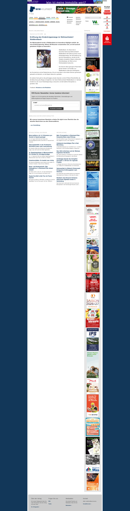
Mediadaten (78, 19)
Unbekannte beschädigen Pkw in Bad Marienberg (68, 144)
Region (31, 17)
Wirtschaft (42, 17)
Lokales (31, 21)
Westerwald (33, 24)
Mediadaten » (69, 505)
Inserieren (78, 17)
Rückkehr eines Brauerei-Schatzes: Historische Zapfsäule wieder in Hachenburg (67, 179)
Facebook (71, 17)
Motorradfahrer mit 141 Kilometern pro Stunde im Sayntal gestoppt (40, 136)
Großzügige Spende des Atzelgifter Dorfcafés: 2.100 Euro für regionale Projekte (67, 160)
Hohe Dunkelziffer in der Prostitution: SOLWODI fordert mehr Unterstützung (40, 145)
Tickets (87, 21)
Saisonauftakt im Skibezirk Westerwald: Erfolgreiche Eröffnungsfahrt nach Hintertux (68, 170)
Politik (36, 17)
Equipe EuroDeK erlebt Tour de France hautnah (40, 177)
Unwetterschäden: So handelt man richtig (41, 160)
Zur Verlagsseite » (35, 507)
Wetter (57, 21)
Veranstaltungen (40, 21)
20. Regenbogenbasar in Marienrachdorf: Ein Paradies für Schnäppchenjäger (41, 153)
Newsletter (69, 23)
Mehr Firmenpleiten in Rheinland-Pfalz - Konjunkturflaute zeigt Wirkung (68, 136)
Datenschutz (78, 21)
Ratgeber (47, 21)
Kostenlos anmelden (56, 108)
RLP (57, 17)
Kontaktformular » (87, 504)
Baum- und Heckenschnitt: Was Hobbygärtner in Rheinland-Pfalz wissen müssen (41, 168)
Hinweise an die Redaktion (43, 87)
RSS (49, 501)
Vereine (48, 17)
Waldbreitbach (39, 30)
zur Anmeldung (35, 125)
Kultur (53, 17)
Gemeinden (52, 21)
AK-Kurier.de (69, 19)
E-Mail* (35, 102)
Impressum (78, 23)
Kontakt (77, 24)
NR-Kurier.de (70, 21)
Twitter (50, 504)
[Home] (29, 13)
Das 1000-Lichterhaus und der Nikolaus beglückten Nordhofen (68, 152)
